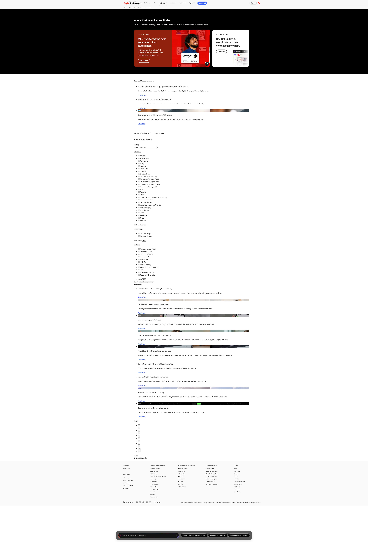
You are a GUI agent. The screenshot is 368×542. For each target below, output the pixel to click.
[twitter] (143, 502)
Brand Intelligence (154, 484)
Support (191, 3)
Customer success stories (212, 471)
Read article (144, 61)
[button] (207, 64)
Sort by (136, 282)
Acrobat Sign (153, 479)
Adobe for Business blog (211, 473)
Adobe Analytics (154, 471)
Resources (181, 3)
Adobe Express (153, 473)
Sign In (253, 3)
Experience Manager (155, 489)
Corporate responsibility (239, 481)
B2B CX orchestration (128, 485)
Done (144, 225)
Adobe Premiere (182, 486)
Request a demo (126, 468)
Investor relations (238, 484)
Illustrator (180, 481)
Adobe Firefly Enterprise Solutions (158, 476)
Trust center (237, 489)
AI (154, 3)
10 (139, 448)
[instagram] (140, 502)
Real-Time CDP (154, 497)
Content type (138, 229)
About (235, 468)
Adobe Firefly (181, 473)
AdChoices (258, 502)
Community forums (210, 481)
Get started (202, 3)
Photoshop (180, 484)
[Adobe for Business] (259, 3)
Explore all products (155, 468)
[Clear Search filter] (157, 147)
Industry (137, 245)
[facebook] (137, 502)
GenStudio (152, 494)
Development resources (211, 484)
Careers (236, 473)
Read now (221, 51)
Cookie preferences (220, 502)
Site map (228, 502)
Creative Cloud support (211, 479)
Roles (172, 3)
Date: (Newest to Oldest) (147, 282)
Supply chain (237, 486)
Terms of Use (211, 502)
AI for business (126, 488)
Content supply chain (128, 480)
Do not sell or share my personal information (242, 502)
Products (146, 3)
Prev (136, 421)
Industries (163, 3)
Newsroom (236, 479)
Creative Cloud (153, 486)
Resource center (210, 468)
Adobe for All (237, 492)
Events (235, 476)
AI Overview (237, 471)
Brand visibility (126, 483)
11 (139, 451)
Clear (136, 144)
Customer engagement (128, 478)
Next (136, 455)
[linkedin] (147, 502)
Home (125, 7)
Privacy (205, 502)
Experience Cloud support (212, 476)
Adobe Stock (181, 476)
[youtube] (150, 502)
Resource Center (133, 7)
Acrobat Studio (153, 481)
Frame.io (152, 492)
